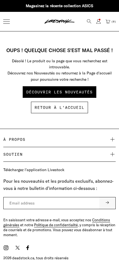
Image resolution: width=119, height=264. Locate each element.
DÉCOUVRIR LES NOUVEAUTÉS (59, 92)
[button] (6, 21)
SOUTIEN (13, 154)
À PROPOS (14, 139)
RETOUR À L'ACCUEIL (59, 107)
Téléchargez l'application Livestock (33, 169)
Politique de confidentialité (56, 225)
